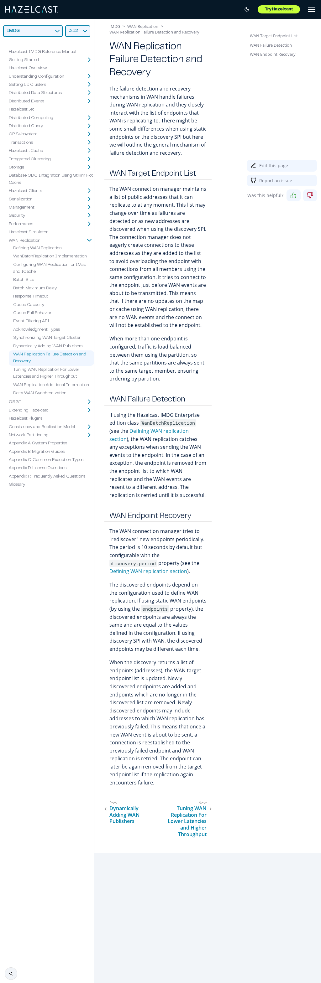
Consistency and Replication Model (42, 427)
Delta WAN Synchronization (39, 393)
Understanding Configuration (36, 77)
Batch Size (23, 280)
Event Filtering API (31, 321)
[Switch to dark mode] (246, 9)
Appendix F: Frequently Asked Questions (47, 477)
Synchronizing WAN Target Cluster (47, 338)
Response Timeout (30, 296)
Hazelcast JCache (26, 151)
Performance (21, 224)
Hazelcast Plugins (25, 419)
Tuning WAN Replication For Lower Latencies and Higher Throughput (187, 821)
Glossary (17, 485)
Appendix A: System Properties (38, 443)
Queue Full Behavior (32, 313)
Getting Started (24, 60)
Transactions (21, 143)
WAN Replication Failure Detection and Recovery (154, 32)
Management (21, 208)
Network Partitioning (29, 435)
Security (17, 216)
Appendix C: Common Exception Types (46, 460)
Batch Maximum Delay (35, 288)
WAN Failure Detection (271, 45)
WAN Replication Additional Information (51, 385)
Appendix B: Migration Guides (37, 452)
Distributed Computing (31, 118)
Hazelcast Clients (25, 191)
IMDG (114, 26)
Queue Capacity (28, 305)
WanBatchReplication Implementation (50, 256)
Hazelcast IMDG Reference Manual (42, 52)
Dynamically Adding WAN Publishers (47, 346)
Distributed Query (26, 126)
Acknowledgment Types (36, 330)
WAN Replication (24, 241)
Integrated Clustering (30, 159)
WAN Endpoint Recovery (273, 54)
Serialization (21, 199)
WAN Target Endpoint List (274, 36)
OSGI (15, 402)
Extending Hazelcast (28, 410)
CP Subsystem (23, 134)
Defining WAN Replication (37, 248)
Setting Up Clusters (27, 85)
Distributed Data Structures (35, 93)
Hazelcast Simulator (28, 232)
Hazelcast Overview (28, 68)
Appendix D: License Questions (37, 468)
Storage (16, 167)
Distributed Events (26, 101)
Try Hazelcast (279, 9)
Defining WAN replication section (148, 571)
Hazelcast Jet (21, 109)
